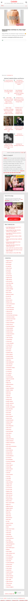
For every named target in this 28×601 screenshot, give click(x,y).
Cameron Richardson (10, 303)
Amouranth (8, 270)
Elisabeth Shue (9, 352)
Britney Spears (9, 300)
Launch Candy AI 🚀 (14, 219)
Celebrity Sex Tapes (10, 317)
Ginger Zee (8, 382)
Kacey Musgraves (9, 425)
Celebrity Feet (9, 313)
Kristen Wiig (8, 467)
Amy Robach (8, 273)
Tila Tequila (8, 585)
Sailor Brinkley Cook (10, 553)
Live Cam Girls (9, 487)
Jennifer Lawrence (10, 403)
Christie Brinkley (9, 330)
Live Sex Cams (9, 489)
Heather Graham (9, 390)
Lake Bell (8, 472)
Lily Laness (8, 480)
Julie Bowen (8, 423)
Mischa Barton (9, 517)
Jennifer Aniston (9, 401)
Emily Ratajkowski (10, 362)
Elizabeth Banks (9, 356)
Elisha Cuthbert (9, 354)
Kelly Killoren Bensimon (11, 446)
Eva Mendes (8, 375)
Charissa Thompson (10, 322)
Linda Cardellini (9, 482)
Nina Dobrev (8, 525)
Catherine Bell (9, 311)
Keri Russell (8, 457)
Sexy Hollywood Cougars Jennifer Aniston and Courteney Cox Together (19, 92)
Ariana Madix (8, 285)
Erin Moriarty (9, 371)
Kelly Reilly (8, 448)
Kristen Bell (8, 463)
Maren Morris (9, 497)
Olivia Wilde (8, 534)
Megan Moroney (9, 506)
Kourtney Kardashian (10, 461)
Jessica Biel (8, 412)
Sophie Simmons (9, 572)
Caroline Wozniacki (10, 307)
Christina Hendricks (10, 333)
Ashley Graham (9, 287)
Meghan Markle (9, 508)
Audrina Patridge (9, 288)
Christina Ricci (9, 335)
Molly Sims (8, 519)
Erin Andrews (9, 369)
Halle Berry (8, 386)
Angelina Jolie (9, 277)
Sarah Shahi (8, 560)
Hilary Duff (8, 393)
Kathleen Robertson (10, 442)
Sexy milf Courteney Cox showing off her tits (8, 92)
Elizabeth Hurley (9, 358)
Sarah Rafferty (9, 558)
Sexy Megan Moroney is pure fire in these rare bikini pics (13, 228)
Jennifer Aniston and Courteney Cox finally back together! (18, 128)
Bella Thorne (9, 292)
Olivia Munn (8, 532)
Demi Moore (8, 350)
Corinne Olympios (10, 343)
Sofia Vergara (9, 568)
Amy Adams (8, 272)
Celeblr (14, 1)
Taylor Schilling (9, 577)
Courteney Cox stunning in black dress (19, 145)
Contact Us (8, 600)
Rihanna (7, 549)
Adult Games (8, 262)
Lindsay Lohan (9, 483)
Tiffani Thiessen (9, 581)
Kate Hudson (8, 433)
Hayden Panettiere (10, 388)
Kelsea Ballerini (9, 450)
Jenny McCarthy (9, 408)
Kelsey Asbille (9, 452)
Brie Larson (8, 298)
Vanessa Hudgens (9, 587)
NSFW (7, 527)
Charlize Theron (9, 324)
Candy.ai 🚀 (22, 152)
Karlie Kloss (8, 429)
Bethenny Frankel (10, 294)
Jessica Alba (8, 410)
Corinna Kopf (9, 341)
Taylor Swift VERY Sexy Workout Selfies (14, 248)
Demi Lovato (8, 348)
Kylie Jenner (8, 470)
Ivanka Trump (9, 397)
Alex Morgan (8, 264)
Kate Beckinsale (9, 431)
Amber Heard (9, 268)
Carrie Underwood (10, 309)
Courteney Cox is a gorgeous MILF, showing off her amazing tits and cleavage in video (19, 110)
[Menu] (1, 2)
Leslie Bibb (8, 478)
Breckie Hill (8, 296)
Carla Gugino (8, 305)
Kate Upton (8, 437)
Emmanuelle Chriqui (10, 367)
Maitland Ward (9, 493)
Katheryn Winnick (9, 440)
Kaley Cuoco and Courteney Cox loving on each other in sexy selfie (8, 146)
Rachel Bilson (9, 545)
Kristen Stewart (9, 465)
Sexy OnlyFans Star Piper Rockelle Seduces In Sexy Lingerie (13, 231)
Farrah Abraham (9, 377)
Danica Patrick (9, 347)
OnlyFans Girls (9, 536)
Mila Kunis (8, 512)
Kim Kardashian (9, 459)
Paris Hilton (8, 540)
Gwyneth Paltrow (9, 384)
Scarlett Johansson (10, 562)
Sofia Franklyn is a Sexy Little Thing (13, 252)
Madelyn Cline (9, 491)
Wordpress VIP (21, 598)
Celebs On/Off (9, 320)
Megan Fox (8, 504)
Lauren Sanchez (9, 474)
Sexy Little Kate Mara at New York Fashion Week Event (13, 245)
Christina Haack (9, 332)
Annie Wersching (9, 283)
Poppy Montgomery (10, 543)
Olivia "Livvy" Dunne (10, 528)
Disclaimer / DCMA (23, 600)
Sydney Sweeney (9, 575)
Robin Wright (9, 551)
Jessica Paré (8, 414)
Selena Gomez (9, 564)
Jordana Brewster (9, 420)
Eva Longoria (8, 373)
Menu (2, 5)
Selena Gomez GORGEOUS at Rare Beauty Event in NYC (13, 242)
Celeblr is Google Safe (9, 593)
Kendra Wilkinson (9, 455)
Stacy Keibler (9, 573)
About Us (2, 600)
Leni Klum (8, 476)
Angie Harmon (9, 279)
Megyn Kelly (8, 510)
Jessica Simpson (9, 416)
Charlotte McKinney (10, 326)
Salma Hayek (9, 555)
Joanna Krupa (9, 418)
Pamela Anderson (9, 538)
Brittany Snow (9, 302)
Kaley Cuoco (8, 427)
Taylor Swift (8, 579)
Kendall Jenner (9, 453)
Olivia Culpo (8, 530)
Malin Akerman (9, 495)
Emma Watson (9, 365)
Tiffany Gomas (9, 583)
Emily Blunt (8, 360)
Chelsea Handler (9, 328)
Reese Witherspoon (10, 547)
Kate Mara (8, 435)
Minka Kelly (8, 515)
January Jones (9, 399)
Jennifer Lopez (9, 405)
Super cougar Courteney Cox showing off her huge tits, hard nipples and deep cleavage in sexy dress (8, 110)
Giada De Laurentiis (10, 378)
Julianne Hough (9, 422)
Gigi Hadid (8, 380)
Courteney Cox (10, 75)
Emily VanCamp (9, 363)
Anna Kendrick (9, 281)
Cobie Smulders (9, 337)
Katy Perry (8, 444)
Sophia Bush (8, 570)
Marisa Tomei (9, 500)
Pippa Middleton (9, 542)
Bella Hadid (8, 290)
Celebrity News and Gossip (11, 315)
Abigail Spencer (9, 260)
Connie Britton (9, 339)
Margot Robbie (9, 498)
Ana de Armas (9, 275)
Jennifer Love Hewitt (10, 407)
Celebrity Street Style (10, 318)
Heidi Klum (8, 392)
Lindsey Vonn (9, 485)
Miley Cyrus (8, 513)
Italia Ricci (8, 395)
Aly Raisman (8, 266)
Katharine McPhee (10, 438)
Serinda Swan (9, 566)
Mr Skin (7, 521)
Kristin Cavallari (9, 468)
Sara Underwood (9, 557)
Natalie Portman (9, 523)
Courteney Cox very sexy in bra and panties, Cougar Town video (8, 129)
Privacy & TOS (15, 600)
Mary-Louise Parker (10, 502)
